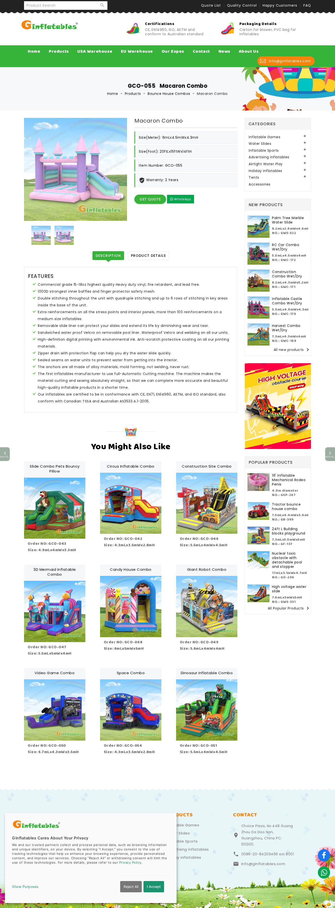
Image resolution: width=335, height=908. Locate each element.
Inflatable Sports (264, 150)
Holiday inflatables (265, 171)
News (224, 51)
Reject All (131, 886)
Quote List (211, 5)
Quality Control (242, 5)
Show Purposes (25, 886)
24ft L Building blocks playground (288, 531)
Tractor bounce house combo (286, 506)
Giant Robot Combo (207, 569)
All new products (292, 350)
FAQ (307, 5)
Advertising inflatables (269, 157)
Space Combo (131, 672)
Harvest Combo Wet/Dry (286, 328)
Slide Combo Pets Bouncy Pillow (55, 469)
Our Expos (173, 51)
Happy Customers (280, 5)
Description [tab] (108, 255)
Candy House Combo (131, 569)
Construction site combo (207, 466)
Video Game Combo (55, 672)
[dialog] (91, 858)
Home (34, 51)
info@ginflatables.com (263, 864)
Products (59, 51)
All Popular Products (289, 608)
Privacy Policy (130, 862)
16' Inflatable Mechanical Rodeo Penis (289, 480)
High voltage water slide (289, 589)
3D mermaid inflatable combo (54, 572)
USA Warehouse (94, 51)
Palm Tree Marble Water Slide (288, 220)
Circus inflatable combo (131, 466)
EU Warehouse (137, 51)
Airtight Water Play (266, 164)
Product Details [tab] (148, 255)
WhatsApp (182, 199)
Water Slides (260, 143)
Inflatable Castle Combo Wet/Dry (287, 301)
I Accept (154, 886)
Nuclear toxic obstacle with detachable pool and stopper (287, 560)
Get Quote (150, 199)
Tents (254, 177)
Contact (201, 51)
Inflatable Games (264, 137)
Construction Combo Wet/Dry (287, 274)
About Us (249, 51)
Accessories (260, 184)
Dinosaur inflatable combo (207, 672)
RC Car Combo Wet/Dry (285, 247)
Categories (262, 124)
